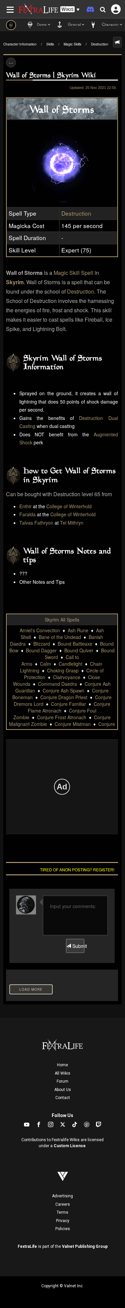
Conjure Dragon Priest (63, 697)
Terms (62, 1212)
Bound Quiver (78, 650)
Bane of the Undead (60, 637)
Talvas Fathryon (36, 522)
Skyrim (15, 282)
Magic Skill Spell (73, 273)
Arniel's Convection (40, 630)
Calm (45, 663)
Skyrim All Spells (62, 619)
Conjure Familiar (68, 703)
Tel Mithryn (71, 522)
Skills (50, 44)
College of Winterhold (69, 506)
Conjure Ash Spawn (63, 690)
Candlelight (70, 663)
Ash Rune (78, 630)
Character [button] (110, 25)
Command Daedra (57, 683)
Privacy (62, 1220)
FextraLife (27, 1246)
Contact (62, 1097)
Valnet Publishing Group (85, 1246)
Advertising (62, 1196)
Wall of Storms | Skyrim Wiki (51, 76)
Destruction (99, 44)
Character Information (20, 44)
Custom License (70, 1145)
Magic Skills (72, 44)
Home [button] (41, 25)
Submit (77, 946)
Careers (62, 1204)
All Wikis (62, 1073)
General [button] (74, 25)
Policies (62, 1228)
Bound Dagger (41, 650)
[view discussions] (117, 42)
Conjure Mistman (73, 724)
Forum (62, 1081)
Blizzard (41, 643)
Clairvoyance (66, 677)
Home (62, 1065)
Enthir (25, 506)
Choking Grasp (63, 670)
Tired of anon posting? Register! (77, 869)
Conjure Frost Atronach (61, 717)
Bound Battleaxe (75, 643)
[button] (70, 9)
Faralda (27, 514)
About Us (62, 1089)
